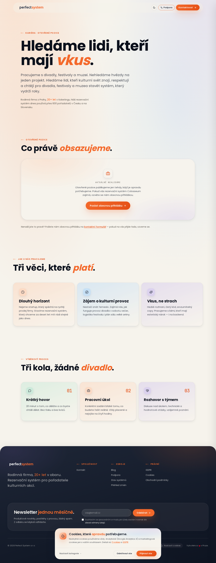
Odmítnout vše (124, 553)
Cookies (150, 475)
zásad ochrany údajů (95, 522)
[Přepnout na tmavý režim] (154, 7)
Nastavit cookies (172, 545)
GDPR (148, 470)
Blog (113, 470)
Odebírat (142, 512)
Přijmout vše (146, 553)
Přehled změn (118, 485)
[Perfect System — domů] (31, 7)
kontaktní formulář (95, 226)
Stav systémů (118, 480)
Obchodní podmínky (157, 480)
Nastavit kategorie (69, 553)
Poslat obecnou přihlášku (106, 205)
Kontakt (81, 470)
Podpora (168, 7)
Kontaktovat (186, 7)
